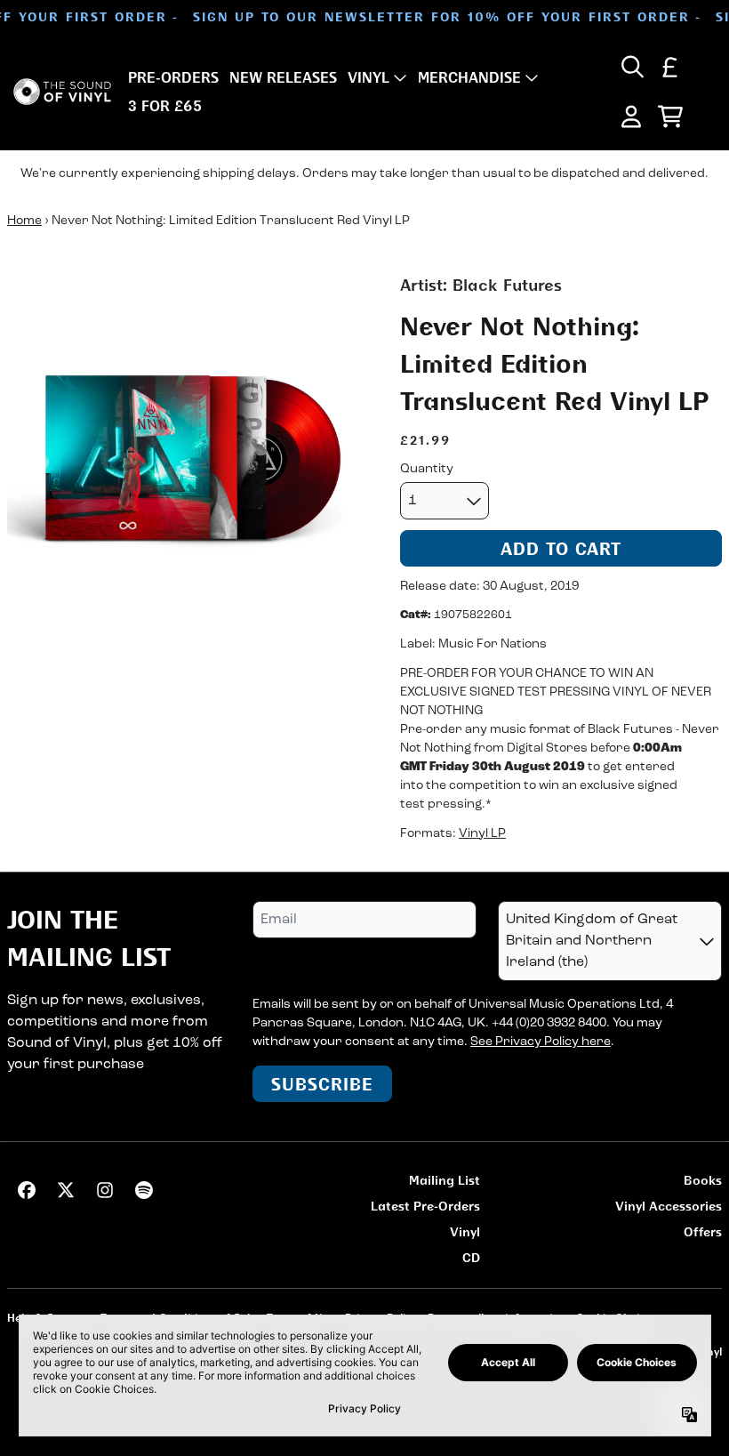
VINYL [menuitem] (368, 77)
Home (24, 221)
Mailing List (444, 1179)
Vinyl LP (482, 834)
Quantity (426, 469)
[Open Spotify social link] (144, 1190)
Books (703, 1179)
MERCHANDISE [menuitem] (469, 77)
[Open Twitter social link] (65, 1190)
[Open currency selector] (670, 66)
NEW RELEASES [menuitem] (283, 77)
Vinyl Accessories (668, 1205)
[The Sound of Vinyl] (62, 92)
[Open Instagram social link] (104, 1190)
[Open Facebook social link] (26, 1190)
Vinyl (465, 1231)
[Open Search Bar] (631, 66)
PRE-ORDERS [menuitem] (173, 77)
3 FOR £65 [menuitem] (165, 106)
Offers (703, 1231)
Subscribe (322, 1084)
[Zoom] (185, 452)
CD (471, 1257)
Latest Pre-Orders (425, 1205)
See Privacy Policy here (540, 1042)
